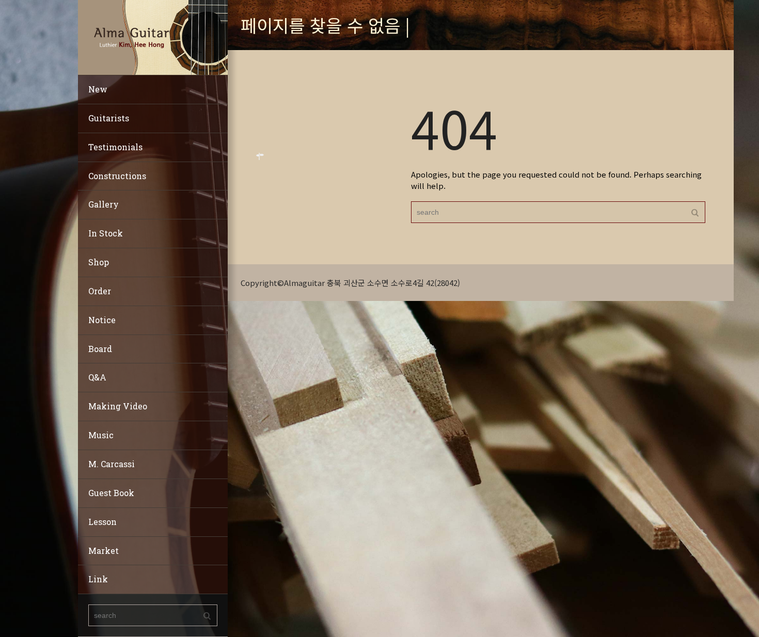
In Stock (105, 233)
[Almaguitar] (153, 36)
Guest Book (111, 492)
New (97, 89)
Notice (102, 319)
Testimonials (115, 146)
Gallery (103, 204)
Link (98, 579)
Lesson (102, 521)
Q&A (97, 377)
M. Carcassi (111, 463)
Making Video (117, 406)
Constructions (117, 175)
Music (101, 434)
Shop (98, 262)
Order (99, 290)
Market (103, 550)
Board (100, 348)
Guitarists (108, 118)
